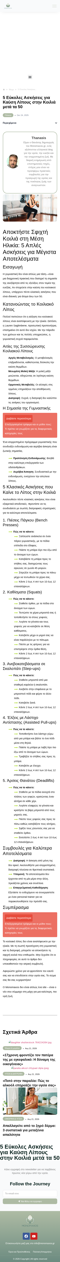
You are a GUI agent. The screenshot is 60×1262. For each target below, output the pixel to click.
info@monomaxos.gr (44, 1243)
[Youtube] (33, 1236)
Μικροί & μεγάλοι (12, 1048)
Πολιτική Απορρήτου (42, 1252)
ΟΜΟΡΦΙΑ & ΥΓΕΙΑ (13, 1119)
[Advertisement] (30, 43)
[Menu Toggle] (54, 6)
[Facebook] (26, 1236)
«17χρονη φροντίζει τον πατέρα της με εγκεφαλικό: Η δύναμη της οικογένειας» (29, 1059)
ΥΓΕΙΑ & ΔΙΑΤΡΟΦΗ (13, 1074)
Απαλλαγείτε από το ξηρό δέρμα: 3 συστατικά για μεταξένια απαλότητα (29, 1130)
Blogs (11, 89)
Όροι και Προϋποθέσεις (19, 1252)
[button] (30, 77)
